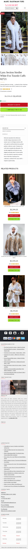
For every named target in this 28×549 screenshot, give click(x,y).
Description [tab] (5, 128)
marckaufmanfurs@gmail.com (8, 502)
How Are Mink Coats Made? (10, 482)
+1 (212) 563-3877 (5, 498)
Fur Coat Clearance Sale (11, 115)
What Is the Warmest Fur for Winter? (12, 480)
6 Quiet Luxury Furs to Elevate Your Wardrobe (14, 486)
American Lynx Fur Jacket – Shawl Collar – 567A (14, 352)
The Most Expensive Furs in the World (12, 476)
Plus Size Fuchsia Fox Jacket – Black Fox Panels (14, 347)
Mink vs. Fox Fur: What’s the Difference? (13, 484)
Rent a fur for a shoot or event (8, 510)
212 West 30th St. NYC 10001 (8, 494)
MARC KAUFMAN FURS (14, 1)
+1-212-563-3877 (12, 5)
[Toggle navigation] (25, 8)
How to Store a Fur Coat (9, 478)
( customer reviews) (5, 91)
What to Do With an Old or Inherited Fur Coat (14, 471)
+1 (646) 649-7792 (13, 418)
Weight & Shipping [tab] (7, 131)
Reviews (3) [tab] (5, 134)
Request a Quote (14, 104)
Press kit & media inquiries (7, 506)
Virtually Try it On (14, 109)
